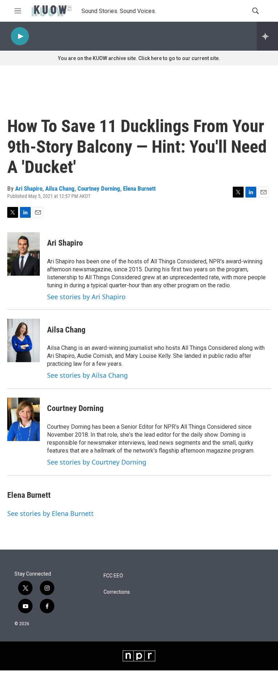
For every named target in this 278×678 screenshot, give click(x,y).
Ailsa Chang (60, 188)
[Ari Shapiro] (23, 254)
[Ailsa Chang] (23, 340)
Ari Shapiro (28, 188)
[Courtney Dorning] (23, 419)
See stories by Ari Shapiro (86, 296)
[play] (20, 36)
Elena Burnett (139, 188)
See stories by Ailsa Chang (87, 375)
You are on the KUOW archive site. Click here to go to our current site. (139, 58)
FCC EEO (113, 576)
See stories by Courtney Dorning (96, 462)
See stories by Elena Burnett (50, 513)
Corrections (117, 592)
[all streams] (267, 36)
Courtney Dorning (98, 188)
